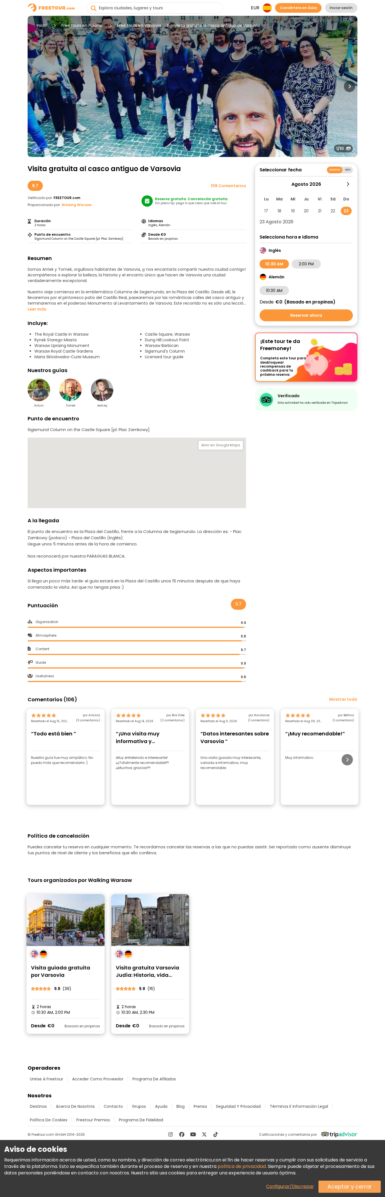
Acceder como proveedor (97, 1079)
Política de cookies (48, 1120)
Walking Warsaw (76, 204)
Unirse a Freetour (46, 1079)
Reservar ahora (306, 315)
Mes (348, 169)
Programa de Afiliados (154, 1079)
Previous (35, 86)
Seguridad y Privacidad (238, 1106)
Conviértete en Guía (298, 7)
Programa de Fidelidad (141, 1120)
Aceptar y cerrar (350, 1187)
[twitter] (204, 1134)
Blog (180, 1106)
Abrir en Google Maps (220, 445)
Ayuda (161, 1106)
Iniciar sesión (341, 7)
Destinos (38, 1106)
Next (349, 86)
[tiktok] (215, 1134)
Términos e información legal (299, 1106)
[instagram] (170, 1134)
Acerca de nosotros (75, 1106)
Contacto (113, 1106)
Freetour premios (93, 1120)
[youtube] (193, 1134)
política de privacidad (242, 1166)
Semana (334, 169)
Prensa (200, 1106)
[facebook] (181, 1134)
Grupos (139, 1106)
